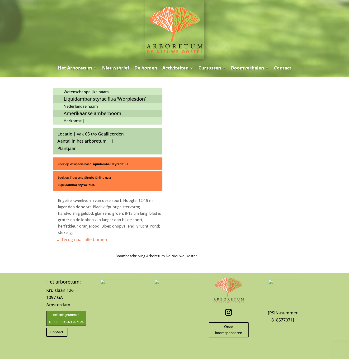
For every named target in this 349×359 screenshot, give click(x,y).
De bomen (145, 68)
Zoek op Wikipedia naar (93, 164)
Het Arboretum (75, 68)
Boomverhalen (247, 68)
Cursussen (209, 68)
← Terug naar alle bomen (81, 239)
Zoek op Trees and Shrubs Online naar (84, 181)
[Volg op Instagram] (229, 312)
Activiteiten (175, 68)
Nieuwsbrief (115, 68)
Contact (282, 68)
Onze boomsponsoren (228, 329)
